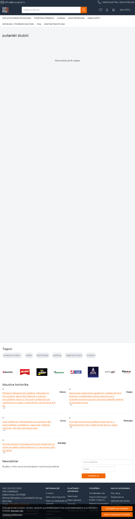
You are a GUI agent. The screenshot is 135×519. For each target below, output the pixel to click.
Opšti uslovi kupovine (55, 497)
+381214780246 (126, 2)
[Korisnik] (107, 10)
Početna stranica (44, 18)
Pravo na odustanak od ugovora (56, 502)
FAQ (39, 24)
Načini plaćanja (74, 500)
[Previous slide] (5, 372)
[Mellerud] (25, 377)
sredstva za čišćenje (13, 355)
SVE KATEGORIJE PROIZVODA (16, 18)
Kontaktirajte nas (54, 24)
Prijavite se (93, 475)
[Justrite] (7, 377)
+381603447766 (110, 2)
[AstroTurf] (59, 377)
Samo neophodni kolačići (117, 514)
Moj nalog (115, 493)
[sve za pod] (5, 10)
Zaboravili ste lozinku (120, 501)
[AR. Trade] (110, 377)
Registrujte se (117, 497)
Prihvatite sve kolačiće (117, 508)
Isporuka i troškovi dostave (18, 24)
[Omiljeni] (100, 10)
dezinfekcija (42, 355)
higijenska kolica (74, 355)
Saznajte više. (17, 511)
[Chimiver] (127, 377)
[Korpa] (113, 10)
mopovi (91, 355)
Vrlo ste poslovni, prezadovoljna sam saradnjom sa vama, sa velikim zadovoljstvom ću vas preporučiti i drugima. (28, 447)
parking (57, 355)
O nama (61, 18)
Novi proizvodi (76, 18)
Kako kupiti (94, 18)
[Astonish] (93, 377)
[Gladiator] (42, 377)
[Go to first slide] (130, 372)
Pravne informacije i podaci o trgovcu (98, 498)
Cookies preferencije (12, 515)
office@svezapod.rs (14, 2)
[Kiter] (76, 377)
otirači (29, 355)
